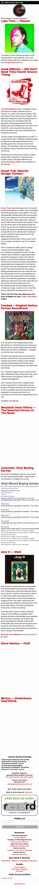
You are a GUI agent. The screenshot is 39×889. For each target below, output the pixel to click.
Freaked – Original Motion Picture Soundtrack (19, 307)
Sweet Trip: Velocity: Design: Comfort (15, 172)
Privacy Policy (19, 884)
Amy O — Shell (11, 552)
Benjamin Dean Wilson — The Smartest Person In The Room (18, 410)
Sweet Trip (5, 208)
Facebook (19, 871)
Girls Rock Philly (13, 162)
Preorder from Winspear (11, 634)
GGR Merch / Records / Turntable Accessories (19, 861)
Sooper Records (12, 62)
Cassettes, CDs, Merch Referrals (19, 850)
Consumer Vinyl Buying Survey (17, 469)
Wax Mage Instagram (19, 869)
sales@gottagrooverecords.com (19, 784)
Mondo (15, 401)
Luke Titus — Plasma (15, 21)
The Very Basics (20, 838)
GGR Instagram (19, 867)
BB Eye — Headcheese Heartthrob (16, 699)
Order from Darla (29, 297)
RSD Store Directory (19, 854)
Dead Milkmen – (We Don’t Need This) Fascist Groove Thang (19, 71)
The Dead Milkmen (8, 109)
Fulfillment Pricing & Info (19, 846)
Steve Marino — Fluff (15, 643)
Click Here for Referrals (19, 842)
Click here (28, 792)
